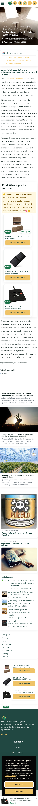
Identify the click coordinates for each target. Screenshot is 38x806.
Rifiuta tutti (19, 791)
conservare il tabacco (13, 79)
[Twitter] (35, 3)
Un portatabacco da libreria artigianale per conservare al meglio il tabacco (18, 60)
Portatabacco (8, 644)
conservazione (20, 363)
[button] (20, 3)
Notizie (5, 657)
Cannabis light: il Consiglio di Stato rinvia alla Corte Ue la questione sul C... (17, 435)
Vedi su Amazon (16, 242)
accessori (9, 363)
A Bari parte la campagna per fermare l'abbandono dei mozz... (22, 583)
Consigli (5, 654)
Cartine (5, 638)
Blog (11, 26)
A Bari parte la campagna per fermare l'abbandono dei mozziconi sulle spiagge (17, 394)
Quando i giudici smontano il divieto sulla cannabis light (17, 476)
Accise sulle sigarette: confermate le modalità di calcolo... (19, 612)
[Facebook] (30, 3)
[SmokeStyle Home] (10, 3)
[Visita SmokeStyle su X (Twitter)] (6, 734)
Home (4, 26)
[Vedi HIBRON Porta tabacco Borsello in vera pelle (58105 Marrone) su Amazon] (7, 668)
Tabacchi (6, 647)
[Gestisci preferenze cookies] (20, 3)
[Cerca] (15, 3)
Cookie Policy (10, 775)
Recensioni (7, 650)
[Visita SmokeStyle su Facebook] (2, 734)
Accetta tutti (19, 784)
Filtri (4, 641)
